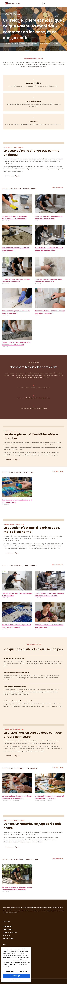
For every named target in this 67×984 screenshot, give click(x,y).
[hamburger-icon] (44, 3)
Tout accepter (16, 976)
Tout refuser (23, 971)
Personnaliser (9, 971)
